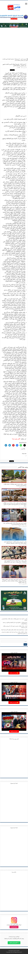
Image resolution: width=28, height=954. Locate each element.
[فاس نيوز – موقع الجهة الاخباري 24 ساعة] (14, 7)
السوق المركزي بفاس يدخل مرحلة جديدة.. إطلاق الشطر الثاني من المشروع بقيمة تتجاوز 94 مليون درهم (15, 504)
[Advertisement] (14, 43)
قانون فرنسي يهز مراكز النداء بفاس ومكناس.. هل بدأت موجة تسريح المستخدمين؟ (14, 523)
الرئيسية (25, 59)
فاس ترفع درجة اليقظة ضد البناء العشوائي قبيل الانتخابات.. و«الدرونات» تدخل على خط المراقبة (15, 561)
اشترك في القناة (14, 731)
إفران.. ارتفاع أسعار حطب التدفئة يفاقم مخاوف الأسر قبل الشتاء (14, 629)
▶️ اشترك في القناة (14, 673)
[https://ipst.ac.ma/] (14, 16)
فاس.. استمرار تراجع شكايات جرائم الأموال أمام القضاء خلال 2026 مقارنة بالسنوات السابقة (15, 542)
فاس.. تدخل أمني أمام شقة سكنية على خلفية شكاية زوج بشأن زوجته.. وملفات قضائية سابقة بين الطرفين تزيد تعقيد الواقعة (14, 581)
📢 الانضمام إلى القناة (14, 942)
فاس (22, 59)
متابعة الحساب (14, 927)
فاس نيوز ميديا (16, 439)
